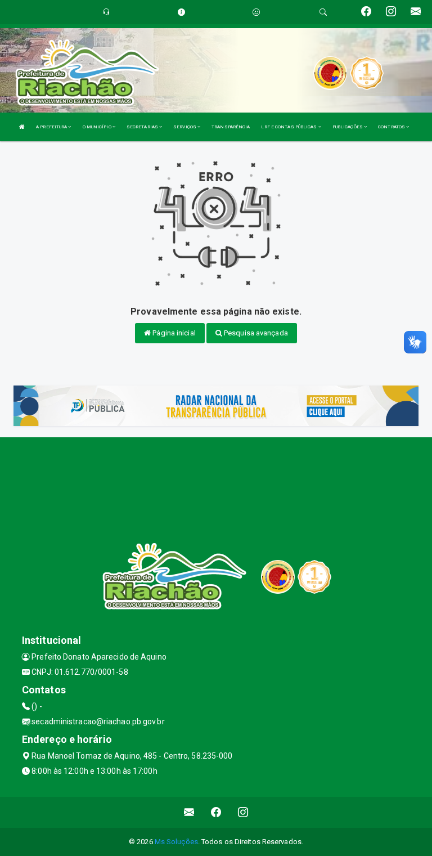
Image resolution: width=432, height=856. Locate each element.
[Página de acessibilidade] (256, 12)
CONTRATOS (392, 126)
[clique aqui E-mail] (189, 812)
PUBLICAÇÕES (348, 126)
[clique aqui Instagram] (243, 812)
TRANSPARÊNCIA (231, 126)
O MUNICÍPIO (97, 126)
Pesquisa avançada (255, 333)
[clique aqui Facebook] (216, 812)
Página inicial (173, 333)
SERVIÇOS (185, 126)
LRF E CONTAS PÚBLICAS (289, 126)
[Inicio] (22, 127)
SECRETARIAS (143, 126)
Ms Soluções (176, 841)
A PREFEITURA (52, 126)
